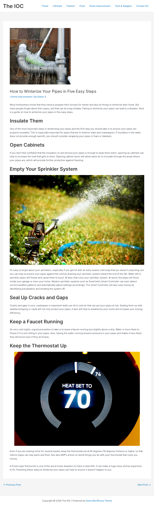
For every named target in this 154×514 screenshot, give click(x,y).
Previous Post (12, 485)
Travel (45, 6)
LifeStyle (57, 6)
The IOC (13, 6)
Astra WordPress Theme (99, 500)
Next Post (144, 485)
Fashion (71, 6)
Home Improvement (99, 6)
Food (82, 6)
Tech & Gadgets (123, 6)
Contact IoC (142, 6)
